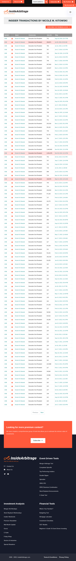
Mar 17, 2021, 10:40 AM (61, 360)
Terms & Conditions (50, 557)
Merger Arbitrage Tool (46, 463)
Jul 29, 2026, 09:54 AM (61, 42)
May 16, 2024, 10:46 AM (61, 175)
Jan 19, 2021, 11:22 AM (61, 378)
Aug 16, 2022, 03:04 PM (61, 282)
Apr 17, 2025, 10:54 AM (61, 116)
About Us (9, 469)
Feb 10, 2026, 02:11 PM (61, 75)
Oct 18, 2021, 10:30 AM (61, 334)
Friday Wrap (8, 536)
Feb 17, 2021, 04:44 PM (61, 367)
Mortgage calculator (45, 517)
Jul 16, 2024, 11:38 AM (61, 168)
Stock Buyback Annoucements (48, 491)
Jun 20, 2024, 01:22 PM (61, 171)
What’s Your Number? (46, 509)
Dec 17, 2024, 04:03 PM (61, 142)
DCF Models (43, 524)
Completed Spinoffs (45, 467)
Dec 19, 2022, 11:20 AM (61, 267)
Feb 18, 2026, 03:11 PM (61, 72)
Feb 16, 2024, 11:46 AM (61, 197)
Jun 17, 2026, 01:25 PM (61, 49)
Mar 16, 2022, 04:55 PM (61, 301)
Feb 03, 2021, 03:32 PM (61, 375)
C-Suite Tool (43, 495)
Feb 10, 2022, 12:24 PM (61, 312)
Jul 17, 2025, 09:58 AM (61, 105)
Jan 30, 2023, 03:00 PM (61, 256)
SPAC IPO (42, 483)
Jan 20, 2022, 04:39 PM (61, 323)
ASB (5, 38)
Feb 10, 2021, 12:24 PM (61, 371)
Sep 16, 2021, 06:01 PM (61, 338)
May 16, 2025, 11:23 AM (61, 112)
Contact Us (10, 466)
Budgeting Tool (44, 513)
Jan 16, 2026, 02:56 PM (61, 83)
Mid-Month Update (10, 524)
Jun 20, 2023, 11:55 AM (61, 231)
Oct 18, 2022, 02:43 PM (61, 275)
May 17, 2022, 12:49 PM (61, 293)
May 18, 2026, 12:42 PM (61, 53)
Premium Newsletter (10, 520)
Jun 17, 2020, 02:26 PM (61, 404)
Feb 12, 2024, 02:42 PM (61, 201)
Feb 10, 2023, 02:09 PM (61, 253)
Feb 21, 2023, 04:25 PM (61, 245)
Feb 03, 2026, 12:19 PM (61, 79)
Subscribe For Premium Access (58, 27)
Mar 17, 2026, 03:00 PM (61, 60)
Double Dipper (43, 475)
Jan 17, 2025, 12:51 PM (61, 138)
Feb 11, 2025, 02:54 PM (61, 134)
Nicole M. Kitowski (20, 38)
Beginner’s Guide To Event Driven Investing (53, 528)
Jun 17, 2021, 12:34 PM (61, 349)
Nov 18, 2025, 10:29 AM (61, 90)
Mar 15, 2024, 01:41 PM (61, 190)
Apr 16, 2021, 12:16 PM (61, 356)
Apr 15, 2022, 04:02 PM (61, 297)
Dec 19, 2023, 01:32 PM (61, 208)
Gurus (6, 528)
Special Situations (9, 544)
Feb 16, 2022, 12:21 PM (61, 308)
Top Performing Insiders (46, 471)
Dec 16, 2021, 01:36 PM (61, 327)
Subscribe (37, 440)
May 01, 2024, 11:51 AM (61, 179)
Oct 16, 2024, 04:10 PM (61, 157)
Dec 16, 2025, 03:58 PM (61, 86)
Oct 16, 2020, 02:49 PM (61, 390)
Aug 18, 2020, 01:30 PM (61, 397)
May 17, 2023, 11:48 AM (61, 234)
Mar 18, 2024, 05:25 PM (61, 186)
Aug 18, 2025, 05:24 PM (61, 101)
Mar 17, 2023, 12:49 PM (61, 242)
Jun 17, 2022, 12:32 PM (61, 290)
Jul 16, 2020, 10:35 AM (61, 401)
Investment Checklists (46, 520)
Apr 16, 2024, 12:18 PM (61, 182)
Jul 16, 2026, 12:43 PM (61, 46)
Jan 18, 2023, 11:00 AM (61, 264)
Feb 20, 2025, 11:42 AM (61, 131)
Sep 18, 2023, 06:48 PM (61, 219)
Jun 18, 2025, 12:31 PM (61, 109)
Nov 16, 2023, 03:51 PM (61, 212)
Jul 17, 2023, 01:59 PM (61, 227)
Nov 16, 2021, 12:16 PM (61, 330)
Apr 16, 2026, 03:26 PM (61, 57)
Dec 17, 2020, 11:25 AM (61, 382)
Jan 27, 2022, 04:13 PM (61, 316)
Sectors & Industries (10, 540)
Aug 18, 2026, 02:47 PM (61, 38)
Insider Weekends (9, 517)
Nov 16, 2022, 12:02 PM (61, 271)
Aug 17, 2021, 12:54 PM (61, 341)
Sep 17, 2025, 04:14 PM (61, 97)
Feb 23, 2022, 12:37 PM (61, 304)
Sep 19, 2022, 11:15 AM (61, 279)
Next (42, 412)
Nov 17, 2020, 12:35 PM (61, 386)
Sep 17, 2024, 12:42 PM (61, 160)
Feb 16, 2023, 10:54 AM (61, 249)
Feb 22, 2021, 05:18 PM (61, 364)
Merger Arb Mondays (10, 509)
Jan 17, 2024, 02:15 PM (61, 205)
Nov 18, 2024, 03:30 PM (61, 145)
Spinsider (42, 479)
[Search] (46, 2)
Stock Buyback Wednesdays (13, 513)
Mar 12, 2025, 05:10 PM (61, 123)
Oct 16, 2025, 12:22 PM (61, 94)
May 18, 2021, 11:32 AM (61, 353)
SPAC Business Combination (48, 487)
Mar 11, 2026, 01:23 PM (61, 64)
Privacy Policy (64, 557)
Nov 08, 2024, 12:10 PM (61, 149)
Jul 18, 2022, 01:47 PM (61, 286)
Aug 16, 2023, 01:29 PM (61, 223)
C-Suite (6, 532)
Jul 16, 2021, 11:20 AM (61, 345)
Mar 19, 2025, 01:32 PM (61, 120)
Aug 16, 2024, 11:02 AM (61, 164)
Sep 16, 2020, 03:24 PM (61, 393)
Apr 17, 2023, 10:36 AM (61, 238)
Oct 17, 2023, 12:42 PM (61, 216)
